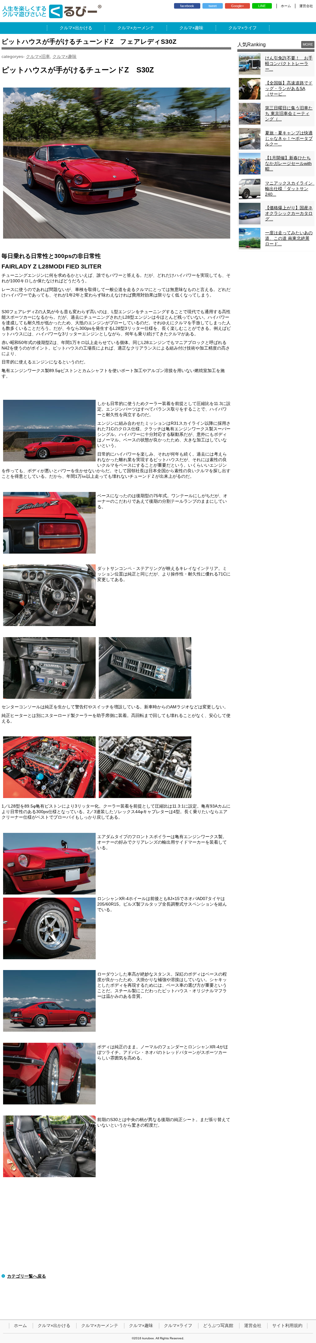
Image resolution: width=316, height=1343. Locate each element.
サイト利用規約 (287, 1325)
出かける (83, 27)
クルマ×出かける (54, 1325)
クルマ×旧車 (38, 56)
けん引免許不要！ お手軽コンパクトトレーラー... (289, 63)
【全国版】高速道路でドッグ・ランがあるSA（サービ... (289, 88)
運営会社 (306, 6)
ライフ (250, 27)
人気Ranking (251, 44)
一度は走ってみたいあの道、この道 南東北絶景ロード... (289, 238)
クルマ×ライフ (178, 1325)
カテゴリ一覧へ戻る (26, 1276)
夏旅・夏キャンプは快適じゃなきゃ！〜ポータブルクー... (289, 138)
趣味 (199, 27)
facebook (187, 6)
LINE (262, 6)
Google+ (237, 6)
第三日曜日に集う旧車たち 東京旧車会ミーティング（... (289, 113)
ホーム (286, 6)
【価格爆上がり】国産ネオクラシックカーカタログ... (289, 213)
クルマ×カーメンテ (99, 1325)
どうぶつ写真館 (218, 1325)
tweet (213, 6)
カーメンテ (143, 27)
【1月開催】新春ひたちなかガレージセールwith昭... (288, 163)
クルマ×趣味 (64, 56)
